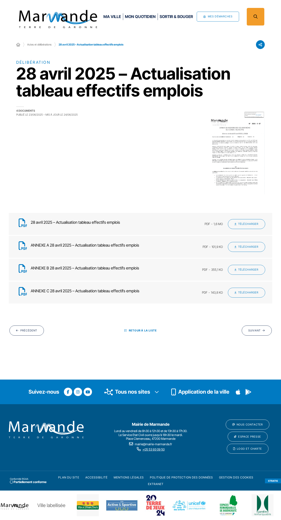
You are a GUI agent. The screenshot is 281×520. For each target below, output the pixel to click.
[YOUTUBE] (87, 391)
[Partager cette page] (260, 44)
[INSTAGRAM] (78, 391)
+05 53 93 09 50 (153, 449)
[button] (255, 16)
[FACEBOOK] (68, 391)
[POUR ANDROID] (248, 391)
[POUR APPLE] (238, 391)
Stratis (273, 480)
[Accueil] (18, 44)
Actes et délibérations (39, 44)
